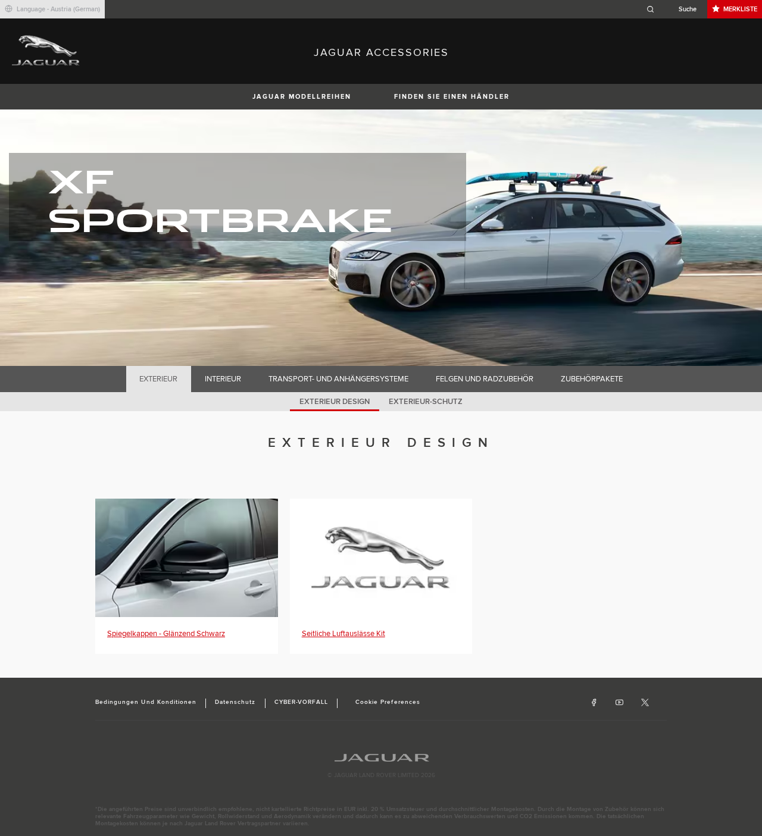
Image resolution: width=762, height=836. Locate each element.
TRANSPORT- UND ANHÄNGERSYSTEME (338, 379)
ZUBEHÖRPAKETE (592, 379)
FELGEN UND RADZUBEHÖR (484, 379)
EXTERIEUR (158, 379)
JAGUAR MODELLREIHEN (301, 97)
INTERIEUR (223, 379)
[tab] (158, 379)
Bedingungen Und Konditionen (145, 702)
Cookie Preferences (387, 702)
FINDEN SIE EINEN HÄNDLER (452, 97)
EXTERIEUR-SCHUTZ (426, 401)
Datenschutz (235, 702)
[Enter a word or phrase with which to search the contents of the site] (675, 9)
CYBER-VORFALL (301, 702)
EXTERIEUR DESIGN (334, 401)
